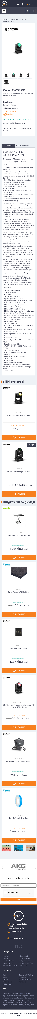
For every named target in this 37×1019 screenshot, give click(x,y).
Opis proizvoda (8, 145)
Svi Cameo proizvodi (9, 111)
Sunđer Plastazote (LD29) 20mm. (18, 592)
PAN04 (18, 646)
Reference (22, 982)
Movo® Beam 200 (18, 702)
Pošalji (19, 899)
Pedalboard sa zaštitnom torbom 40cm (18, 761)
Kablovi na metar (25, 958)
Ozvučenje (6, 956)
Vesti (4, 975)
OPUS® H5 (18, 412)
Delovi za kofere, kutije (10, 965)
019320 (18, 589)
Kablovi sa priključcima (26, 963)
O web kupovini (7, 982)
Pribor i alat (23, 965)
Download (9, 114)
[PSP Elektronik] (6, 3)
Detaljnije (20, 437)
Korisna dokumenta (22, 145)
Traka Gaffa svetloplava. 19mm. (18, 818)
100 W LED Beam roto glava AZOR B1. (19, 472)
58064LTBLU (18, 815)
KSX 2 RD (19, 533)
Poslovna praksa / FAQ (26, 979)
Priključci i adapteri (25, 961)
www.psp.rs (23, 993)
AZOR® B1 (18, 469)
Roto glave (21, 19)
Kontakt (5, 979)
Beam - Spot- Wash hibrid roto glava (18, 415)
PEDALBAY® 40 (19, 759)
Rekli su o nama (7, 984)
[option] (18, 867)
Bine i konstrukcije (8, 961)
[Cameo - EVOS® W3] (6, 75)
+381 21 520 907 (16, 931)
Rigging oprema (8, 963)
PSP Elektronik (6, 19)
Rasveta (14, 19)
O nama (5, 977)
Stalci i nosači (24, 956)
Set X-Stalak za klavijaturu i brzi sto (19, 535)
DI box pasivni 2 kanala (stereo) (18, 648)
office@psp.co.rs (16, 938)
